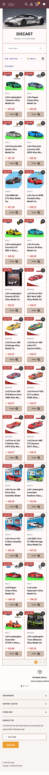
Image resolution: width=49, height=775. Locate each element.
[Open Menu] (4, 4)
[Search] (41, 48)
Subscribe (11, 744)
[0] (36, 4)
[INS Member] (31, 4)
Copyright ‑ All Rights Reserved (12, 766)
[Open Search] (26, 4)
